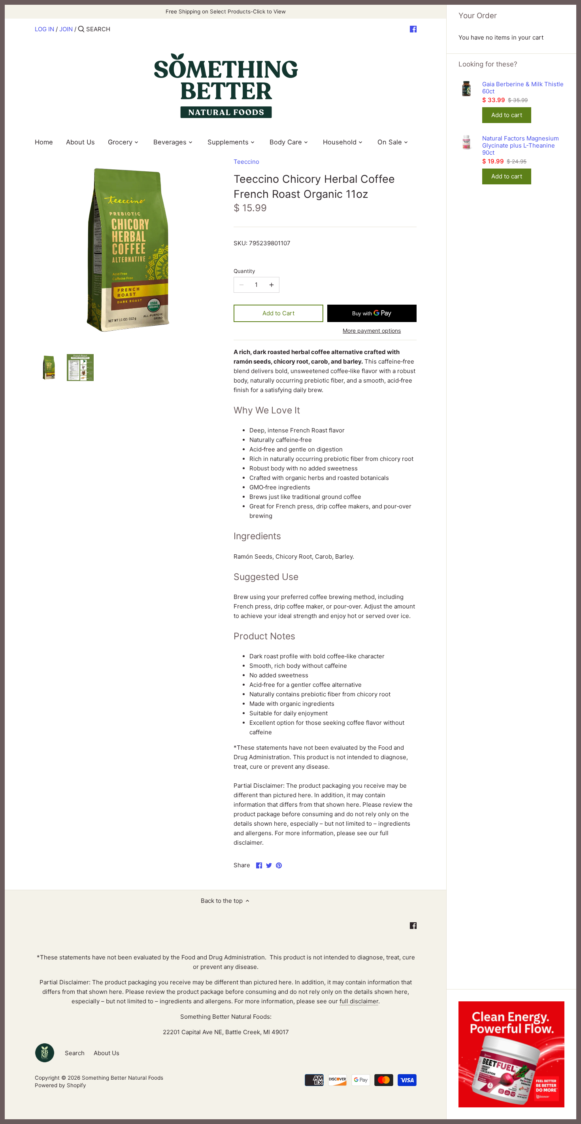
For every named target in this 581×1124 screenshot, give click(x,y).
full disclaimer (359, 1001)
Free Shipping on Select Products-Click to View (226, 11)
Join (66, 29)
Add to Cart (278, 313)
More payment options (372, 331)
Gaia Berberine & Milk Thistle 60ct (523, 88)
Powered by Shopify (60, 1085)
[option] (48, 367)
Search (75, 1053)
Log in (44, 29)
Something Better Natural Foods (122, 1078)
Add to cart (506, 115)
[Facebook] (413, 28)
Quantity (244, 271)
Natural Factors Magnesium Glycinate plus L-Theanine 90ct (520, 145)
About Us (106, 1053)
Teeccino (246, 161)
